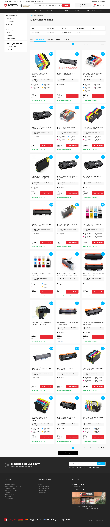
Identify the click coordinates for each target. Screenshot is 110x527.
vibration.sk (103, 520)
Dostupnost (50, 28)
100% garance (8, 496)
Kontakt (40, 1)
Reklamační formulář (43, 488)
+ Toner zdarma (38, 11)
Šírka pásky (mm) (66, 32)
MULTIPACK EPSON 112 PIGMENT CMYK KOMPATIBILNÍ (93, 225)
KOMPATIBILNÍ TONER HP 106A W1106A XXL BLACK (41, 128)
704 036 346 (10, 1)
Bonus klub (7, 492)
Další (102, 44)
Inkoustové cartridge (15, 11)
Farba (63, 28)
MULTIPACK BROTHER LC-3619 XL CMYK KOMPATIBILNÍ (93, 418)
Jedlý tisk (77, 11)
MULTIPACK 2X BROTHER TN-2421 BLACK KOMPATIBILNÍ (93, 274)
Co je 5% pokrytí (42, 492)
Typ (77, 32)
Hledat (66, 5)
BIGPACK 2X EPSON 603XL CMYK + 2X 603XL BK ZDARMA (93, 128)
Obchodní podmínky (9, 484)
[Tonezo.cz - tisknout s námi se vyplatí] (11, 5)
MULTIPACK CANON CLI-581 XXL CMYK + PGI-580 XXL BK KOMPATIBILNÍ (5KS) (92, 75)
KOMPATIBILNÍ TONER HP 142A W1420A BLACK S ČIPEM (66, 74)
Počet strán (80, 28)
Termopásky (86, 11)
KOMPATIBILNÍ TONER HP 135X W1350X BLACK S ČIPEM (66, 418)
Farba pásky (35, 32)
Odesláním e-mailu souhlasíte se (84, 467)
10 (98, 44)
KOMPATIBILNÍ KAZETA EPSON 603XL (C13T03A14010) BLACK (41, 177)
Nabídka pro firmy (9, 494)
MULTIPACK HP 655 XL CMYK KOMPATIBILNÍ (66, 128)
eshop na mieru (92, 520)
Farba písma (50, 32)
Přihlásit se (101, 463)
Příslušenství (59, 11)
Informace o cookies (9, 488)
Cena (33, 28)
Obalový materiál (96, 11)
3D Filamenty (69, 11)
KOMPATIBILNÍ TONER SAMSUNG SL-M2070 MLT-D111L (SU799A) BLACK (67, 178)
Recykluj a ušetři (42, 490)
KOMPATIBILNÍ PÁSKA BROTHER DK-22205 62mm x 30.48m (41, 323)
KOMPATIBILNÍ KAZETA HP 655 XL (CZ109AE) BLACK (67, 225)
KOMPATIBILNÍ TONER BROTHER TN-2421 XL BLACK (67, 323)
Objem (93, 28)
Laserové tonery (27, 11)
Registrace (103, 1)
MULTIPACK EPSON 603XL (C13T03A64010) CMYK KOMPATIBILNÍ (40, 75)
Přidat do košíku (46, 96)
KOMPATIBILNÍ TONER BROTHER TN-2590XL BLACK (42, 225)
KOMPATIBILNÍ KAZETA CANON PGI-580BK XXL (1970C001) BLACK (67, 274)
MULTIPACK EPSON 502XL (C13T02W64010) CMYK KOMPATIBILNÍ (40, 419)
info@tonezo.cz (31, 1)
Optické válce (50, 11)
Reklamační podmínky (44, 486)
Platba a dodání (8, 498)
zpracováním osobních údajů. (92, 467)
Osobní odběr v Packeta (10, 490)
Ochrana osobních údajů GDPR (12, 486)
